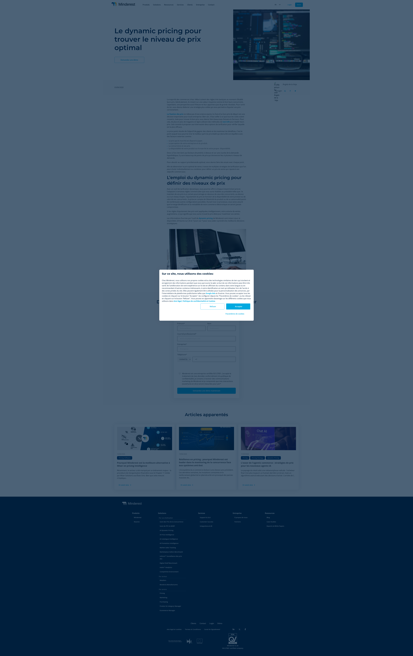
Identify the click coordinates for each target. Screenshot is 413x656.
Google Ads (210, 293)
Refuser (213, 306)
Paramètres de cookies (235, 314)
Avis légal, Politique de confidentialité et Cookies (194, 301)
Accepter (238, 306)
